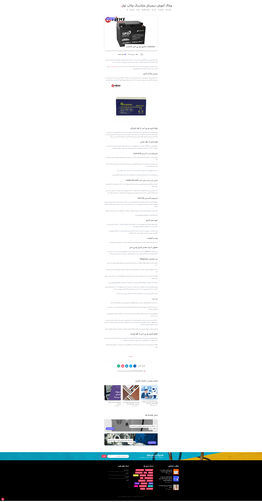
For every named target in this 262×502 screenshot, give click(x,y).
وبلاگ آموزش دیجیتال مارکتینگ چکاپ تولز (147, 5)
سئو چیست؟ (161, 9)
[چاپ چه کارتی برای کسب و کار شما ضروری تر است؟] (176, 472)
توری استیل (142, 475)
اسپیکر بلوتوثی (149, 470)
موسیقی (150, 486)
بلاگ (130, 356)
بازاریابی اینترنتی (139, 470)
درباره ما (138, 9)
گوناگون (142, 488)
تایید (104, 456)
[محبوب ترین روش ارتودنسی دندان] (176, 487)
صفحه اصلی (168, 9)
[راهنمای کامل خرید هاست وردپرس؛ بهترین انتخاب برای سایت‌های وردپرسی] (176, 478)
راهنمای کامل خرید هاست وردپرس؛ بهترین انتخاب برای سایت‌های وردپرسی (165, 478)
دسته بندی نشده (148, 478)
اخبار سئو (154, 9)
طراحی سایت (144, 483)
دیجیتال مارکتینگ (146, 9)
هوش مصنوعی (143, 486)
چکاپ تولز (124, 496)
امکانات (127, 473)
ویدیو (136, 486)
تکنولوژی (136, 475)
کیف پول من (149, 488)
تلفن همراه (150, 475)
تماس (127, 480)
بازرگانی (150, 472)
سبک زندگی (149, 480)
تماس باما (132, 9)
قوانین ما (127, 476)
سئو (142, 478)
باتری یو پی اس (112, 66)
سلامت (150, 483)
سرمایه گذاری (142, 480)
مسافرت (137, 483)
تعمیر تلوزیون (139, 472)
